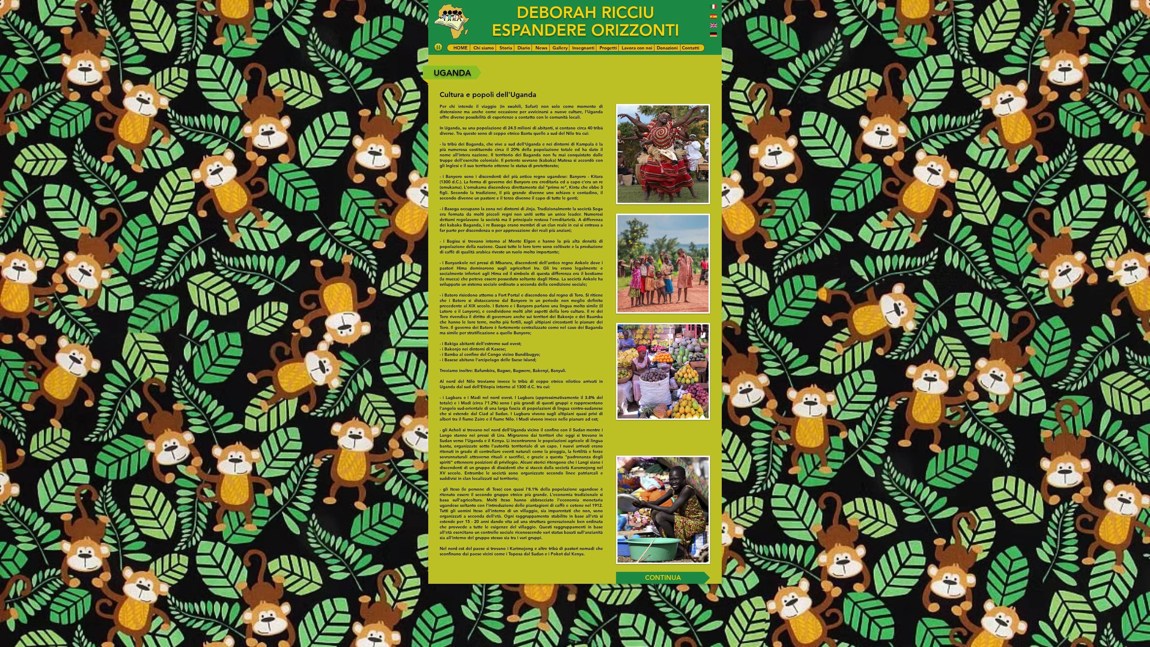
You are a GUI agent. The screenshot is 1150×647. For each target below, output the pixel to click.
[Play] (438, 47)
